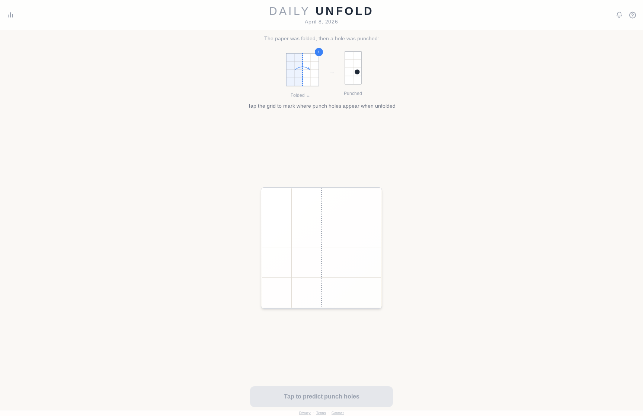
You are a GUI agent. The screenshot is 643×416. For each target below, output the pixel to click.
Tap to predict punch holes (321, 396)
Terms (321, 413)
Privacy (305, 413)
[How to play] (633, 15)
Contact (338, 413)
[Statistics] (10, 15)
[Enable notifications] (619, 15)
